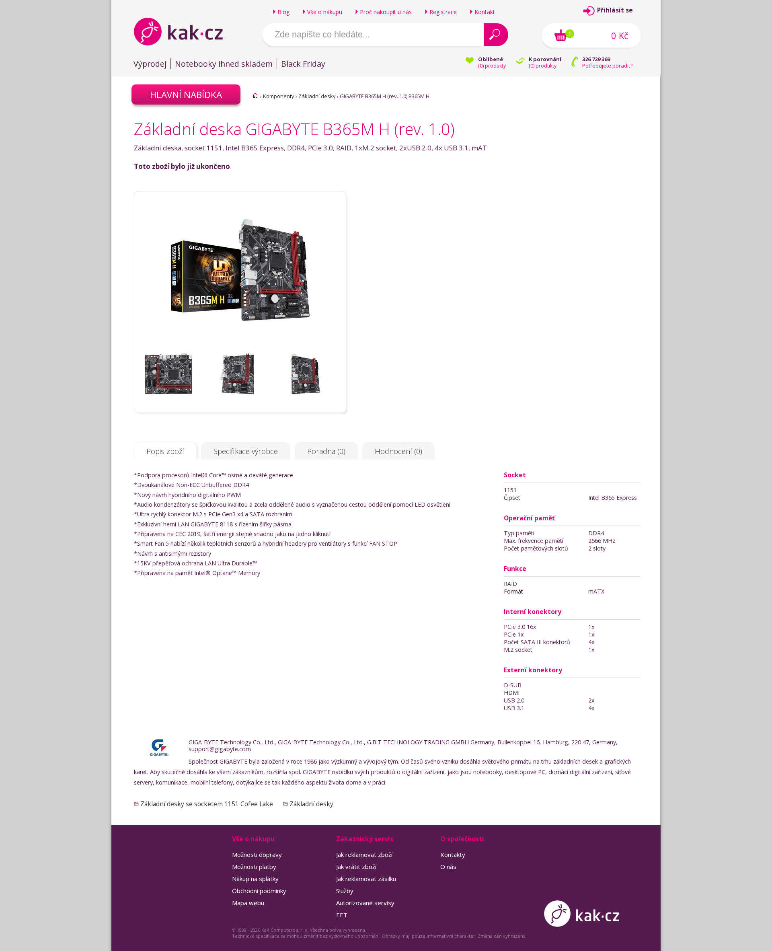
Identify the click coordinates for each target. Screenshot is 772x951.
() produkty (492, 65)
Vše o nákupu (324, 12)
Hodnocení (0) (398, 451)
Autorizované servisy (365, 903)
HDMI (511, 692)
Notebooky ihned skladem (224, 63)
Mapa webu (248, 903)
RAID (510, 583)
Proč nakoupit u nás (386, 12)
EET (341, 915)
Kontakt (484, 12)
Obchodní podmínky (259, 891)
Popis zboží (165, 451)
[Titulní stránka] (255, 95)
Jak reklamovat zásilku (366, 879)
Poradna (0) (326, 451)
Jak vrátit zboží (356, 867)
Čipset (512, 497)
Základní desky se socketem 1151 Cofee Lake (206, 803)
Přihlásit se (615, 10)
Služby (344, 891)
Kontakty (452, 854)
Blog (283, 12)
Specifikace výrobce (246, 451)
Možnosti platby (254, 867)
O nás (448, 867)
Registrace (443, 12)
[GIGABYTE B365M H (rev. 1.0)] (240, 346)
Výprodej (149, 63)
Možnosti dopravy (257, 854)
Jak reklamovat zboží (364, 854)
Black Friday (303, 63)
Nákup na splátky (255, 879)
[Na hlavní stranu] (185, 31)
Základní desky (317, 96)
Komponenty (278, 96)
